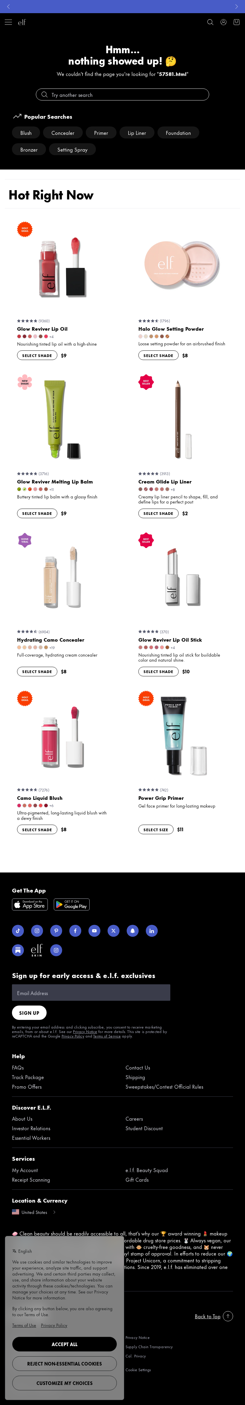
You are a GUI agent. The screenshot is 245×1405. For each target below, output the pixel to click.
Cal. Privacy (135, 1356)
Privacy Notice (85, 1031)
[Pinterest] (56, 931)
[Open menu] (8, 22)
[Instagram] (37, 931)
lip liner (137, 132)
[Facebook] (75, 931)
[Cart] (236, 22)
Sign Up (29, 1012)
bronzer (29, 149)
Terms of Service (107, 1036)
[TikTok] (18, 931)
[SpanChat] (133, 931)
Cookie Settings (138, 1369)
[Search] (210, 22)
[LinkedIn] (152, 931)
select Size (156, 829)
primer (101, 132)
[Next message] (236, 6)
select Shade (37, 355)
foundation (178, 132)
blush (26, 132)
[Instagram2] (56, 950)
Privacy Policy (73, 1036)
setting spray (72, 149)
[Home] (22, 22)
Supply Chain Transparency (149, 1346)
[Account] (223, 22)
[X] (114, 931)
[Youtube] (94, 931)
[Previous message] (8, 6)
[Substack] (18, 950)
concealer (62, 132)
